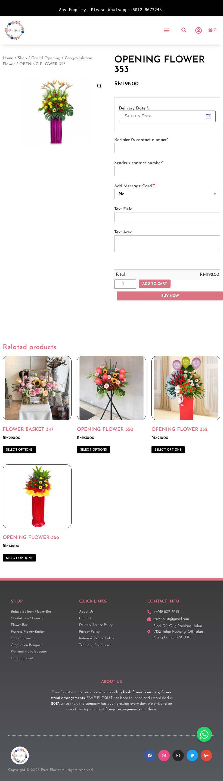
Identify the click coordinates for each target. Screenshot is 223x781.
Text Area (123, 232)
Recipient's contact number (141, 140)
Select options (19, 449)
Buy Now (170, 296)
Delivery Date (134, 108)
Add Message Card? (134, 186)
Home (8, 58)
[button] (166, 30)
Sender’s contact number (138, 163)
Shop (22, 58)
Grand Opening (45, 58)
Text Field (123, 209)
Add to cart (154, 284)
